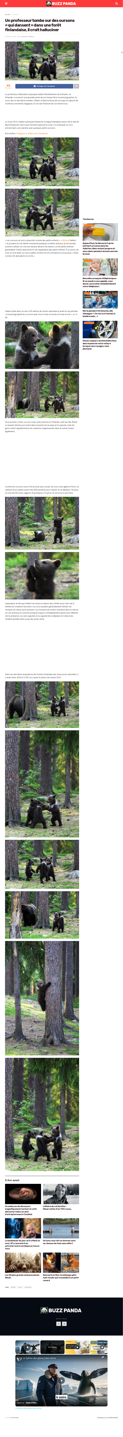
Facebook (43, 133)
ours (20, 1287)
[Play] (77, 1347)
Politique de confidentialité (107, 1418)
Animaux (15, 14)
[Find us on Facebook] (58, 1324)
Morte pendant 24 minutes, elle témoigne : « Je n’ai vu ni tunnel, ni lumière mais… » (99, 313)
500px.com (32, 133)
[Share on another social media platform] (76, 86)
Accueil (7, 14)
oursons (28, 1287)
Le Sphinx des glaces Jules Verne (39, 1358)
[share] (103, 1357)
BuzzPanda (14, 1417)
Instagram (21, 133)
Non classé (89, 225)
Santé (86, 293)
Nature (31, 36)
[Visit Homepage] (61, 3)
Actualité (88, 260)
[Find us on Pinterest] (64, 1324)
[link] (19, 1358)
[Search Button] (116, 3)
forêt (13, 1287)
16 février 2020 (10, 36)
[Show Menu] (6, 3)
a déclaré (65, 240)
